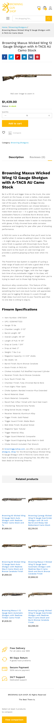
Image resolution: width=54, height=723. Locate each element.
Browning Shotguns (19, 143)
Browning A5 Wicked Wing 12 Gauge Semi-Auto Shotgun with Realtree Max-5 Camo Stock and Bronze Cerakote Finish (13, 566)
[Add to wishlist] (4, 132)
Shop (13, 452)
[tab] (16, 158)
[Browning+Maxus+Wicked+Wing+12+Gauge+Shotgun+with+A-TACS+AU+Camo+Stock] (11, 57)
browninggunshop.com (15, 449)
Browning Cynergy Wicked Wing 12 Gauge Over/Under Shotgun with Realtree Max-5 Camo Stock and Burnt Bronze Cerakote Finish (40, 616)
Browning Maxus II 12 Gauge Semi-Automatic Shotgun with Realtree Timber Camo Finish (12, 614)
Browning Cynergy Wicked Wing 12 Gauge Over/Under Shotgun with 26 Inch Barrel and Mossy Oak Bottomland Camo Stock (40, 520)
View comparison (14, 719)
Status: (5, 106)
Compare (17, 133)
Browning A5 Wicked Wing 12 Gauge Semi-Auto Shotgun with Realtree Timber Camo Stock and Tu (13, 520)
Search (48, 18)
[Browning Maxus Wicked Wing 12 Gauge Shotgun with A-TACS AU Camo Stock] (4, 57)
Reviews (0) (37, 157)
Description (16, 157)
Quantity (5, 112)
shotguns (6, 452)
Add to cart (15, 123)
